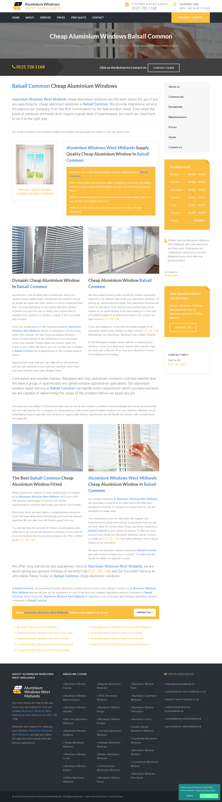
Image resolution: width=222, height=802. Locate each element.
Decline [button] (190, 796)
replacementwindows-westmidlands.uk (177, 709)
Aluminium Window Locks (74, 756)
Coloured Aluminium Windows (109, 732)
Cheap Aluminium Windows (73, 744)
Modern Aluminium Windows (108, 756)
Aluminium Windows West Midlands (37, 627)
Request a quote (190, 17)
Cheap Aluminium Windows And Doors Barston (117, 638)
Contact (98, 17)
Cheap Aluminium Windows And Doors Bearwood (45, 644)
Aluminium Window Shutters (142, 752)
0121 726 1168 (144, 8)
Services (45, 17)
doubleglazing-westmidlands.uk (183, 718)
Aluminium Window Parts (142, 686)
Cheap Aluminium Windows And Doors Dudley (43, 638)
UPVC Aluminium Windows (107, 697)
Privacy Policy (116, 796)
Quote (172, 137)
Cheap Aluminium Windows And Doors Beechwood (119, 644)
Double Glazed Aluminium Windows (142, 728)
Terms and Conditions (96, 796)
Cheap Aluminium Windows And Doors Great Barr (45, 632)
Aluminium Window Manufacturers (74, 697)
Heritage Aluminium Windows (108, 744)
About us (174, 86)
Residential (175, 106)
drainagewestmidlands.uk (180, 684)
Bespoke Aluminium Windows (109, 686)
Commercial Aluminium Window (145, 763)
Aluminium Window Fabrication (142, 709)
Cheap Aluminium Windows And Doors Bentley (43, 650)
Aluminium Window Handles (74, 709)
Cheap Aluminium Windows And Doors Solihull (116, 632)
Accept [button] (209, 796)
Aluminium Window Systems (74, 732)
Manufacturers (178, 117)
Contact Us (143, 612)
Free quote (78, 17)
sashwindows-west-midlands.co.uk (186, 691)
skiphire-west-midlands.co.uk (182, 699)
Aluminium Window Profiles (108, 721)
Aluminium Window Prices (108, 779)
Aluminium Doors (142, 719)
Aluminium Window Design (108, 709)
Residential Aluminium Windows (144, 740)
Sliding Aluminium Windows (73, 779)
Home (15, 17)
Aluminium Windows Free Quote (143, 775)
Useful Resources (180, 674)
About (29, 17)
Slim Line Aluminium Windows (75, 721)
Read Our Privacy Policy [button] (205, 790)
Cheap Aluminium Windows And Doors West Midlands (120, 627)
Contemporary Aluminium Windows (108, 768)
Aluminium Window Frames (74, 686)
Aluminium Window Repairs (74, 768)
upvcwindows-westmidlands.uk (183, 726)
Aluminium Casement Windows (143, 697)
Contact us (175, 147)
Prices (61, 17)
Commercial (176, 96)
